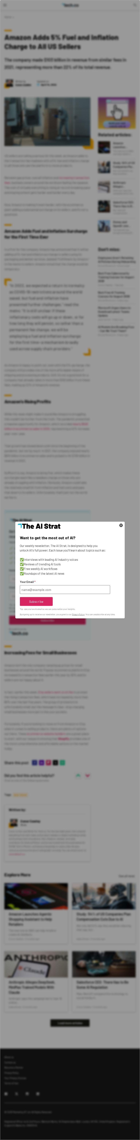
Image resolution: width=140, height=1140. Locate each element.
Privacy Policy (78, 614)
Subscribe (36, 601)
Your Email (27, 581)
